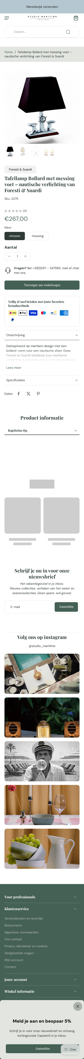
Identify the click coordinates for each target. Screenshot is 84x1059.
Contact (10, 967)
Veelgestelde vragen (19, 953)
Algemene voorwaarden (21, 932)
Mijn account (13, 960)
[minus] (9, 256)
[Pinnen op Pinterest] (38, 394)
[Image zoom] (42, 106)
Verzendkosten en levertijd (23, 918)
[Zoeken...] (68, 32)
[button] (42, 285)
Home (8, 52)
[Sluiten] (42, 1006)
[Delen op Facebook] (19, 394)
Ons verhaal (13, 939)
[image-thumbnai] (10, 151)
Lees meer (13, 368)
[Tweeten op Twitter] (28, 394)
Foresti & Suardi (20, 169)
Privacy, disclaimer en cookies (25, 946)
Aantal (10, 247)
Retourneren (13, 925)
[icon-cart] (75, 17)
